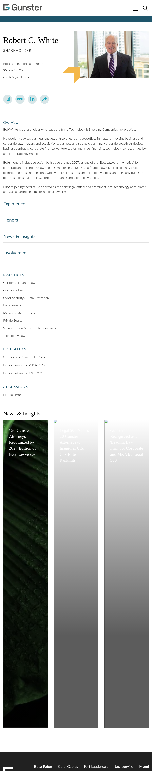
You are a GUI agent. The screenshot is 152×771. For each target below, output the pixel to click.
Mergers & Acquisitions (19, 313)
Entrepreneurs (13, 305)
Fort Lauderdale (32, 63)
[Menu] (136, 8)
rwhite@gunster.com (17, 77)
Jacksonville (124, 767)
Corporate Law (13, 290)
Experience (14, 204)
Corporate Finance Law (19, 282)
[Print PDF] (20, 99)
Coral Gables (68, 767)
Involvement (15, 253)
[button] (44, 99)
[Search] (145, 8)
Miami (144, 767)
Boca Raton (11, 63)
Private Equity (12, 320)
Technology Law (14, 335)
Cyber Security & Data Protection (26, 298)
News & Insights (19, 236)
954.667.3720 (13, 70)
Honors (10, 220)
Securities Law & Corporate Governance (30, 328)
